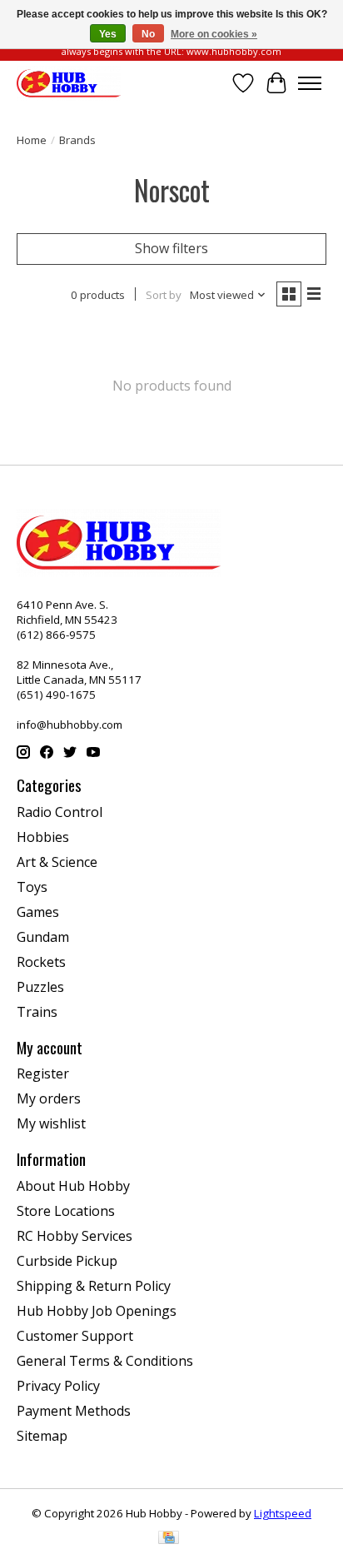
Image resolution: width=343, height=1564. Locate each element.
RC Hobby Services (74, 1236)
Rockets (41, 962)
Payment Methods (74, 1411)
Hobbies (43, 837)
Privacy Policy (58, 1386)
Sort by (163, 294)
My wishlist (51, 1123)
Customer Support (75, 1336)
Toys (32, 887)
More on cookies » (214, 34)
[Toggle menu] (309, 83)
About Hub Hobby (73, 1186)
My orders (49, 1098)
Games (38, 912)
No (148, 34)
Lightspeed (282, 1513)
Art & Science (57, 862)
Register (43, 1073)
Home (32, 139)
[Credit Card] (168, 1539)
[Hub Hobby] (69, 83)
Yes (108, 34)
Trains (37, 1012)
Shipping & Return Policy (94, 1286)
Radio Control (59, 812)
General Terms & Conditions (105, 1361)
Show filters (171, 248)
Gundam (43, 937)
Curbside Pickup (67, 1261)
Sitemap (42, 1436)
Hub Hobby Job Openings (96, 1311)
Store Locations (66, 1211)
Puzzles (40, 987)
